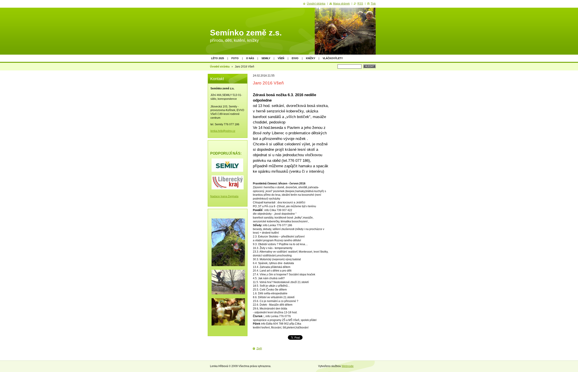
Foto (235, 58)
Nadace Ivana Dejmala (224, 196)
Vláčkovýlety (333, 58)
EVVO (295, 58)
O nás (250, 58)
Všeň (281, 58)
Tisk (373, 3)
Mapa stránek (341, 3)
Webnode (348, 366)
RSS (360, 3)
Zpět (259, 348)
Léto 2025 (217, 58)
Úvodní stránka (220, 66)
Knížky (310, 58)
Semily (265, 58)
